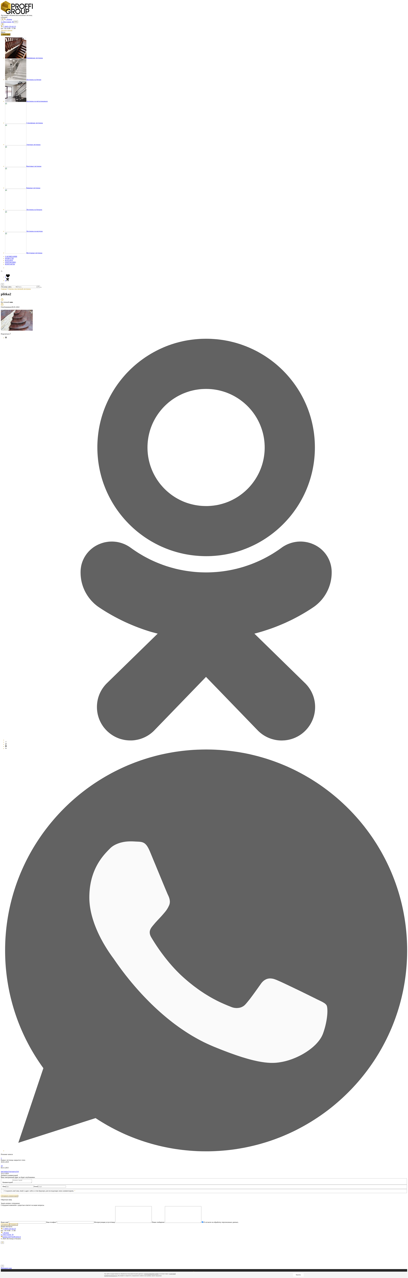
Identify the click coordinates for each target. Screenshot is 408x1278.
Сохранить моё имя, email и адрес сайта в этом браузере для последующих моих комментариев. (39, 1191)
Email (36, 1186)
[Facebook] (6, 742)
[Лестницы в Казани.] (17, 13)
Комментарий (8, 1182)
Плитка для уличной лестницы (19, 289)
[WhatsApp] (206, 1151)
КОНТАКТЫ (10, 264)
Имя (4, 1186)
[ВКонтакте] (6, 338)
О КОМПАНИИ (11, 256)
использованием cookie (151, 1274)
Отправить (5, 1224)
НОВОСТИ (9, 258)
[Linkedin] (6, 748)
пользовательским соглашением (70, 1260)
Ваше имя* (5, 1222)
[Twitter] (6, 744)
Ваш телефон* (51, 1222)
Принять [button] (298, 1274)
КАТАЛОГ (9, 260)
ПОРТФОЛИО (10, 262)
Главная (4, 289)
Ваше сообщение (158, 1222)
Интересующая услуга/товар (104, 1222)
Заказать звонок (6, 30)
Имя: (5, 1252)
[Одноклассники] (206, 740)
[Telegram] (6, 746)
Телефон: (6, 1256)
